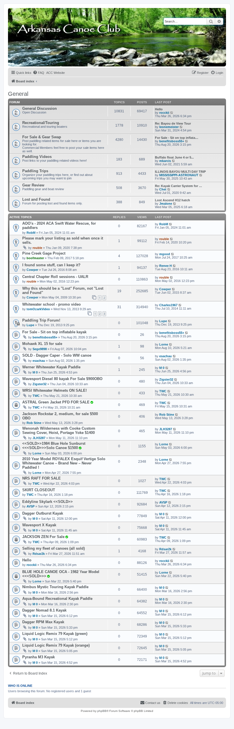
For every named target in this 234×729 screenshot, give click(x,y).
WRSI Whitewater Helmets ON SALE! (54, 390)
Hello (159, 109)
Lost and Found (36, 199)
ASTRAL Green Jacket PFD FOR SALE (56, 402)
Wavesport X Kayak (39, 525)
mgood (164, 254)
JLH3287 (39, 438)
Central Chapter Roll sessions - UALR (55, 277)
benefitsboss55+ (171, 141)
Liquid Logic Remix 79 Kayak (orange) (56, 645)
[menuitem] (38, 72)
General (18, 94)
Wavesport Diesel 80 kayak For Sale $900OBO (62, 379)
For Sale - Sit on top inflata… (176, 137)
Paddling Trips (35, 171)
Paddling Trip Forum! (41, 320)
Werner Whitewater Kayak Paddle (51, 367)
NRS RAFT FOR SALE (41, 478)
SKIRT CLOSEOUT (38, 490)
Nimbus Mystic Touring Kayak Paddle (55, 587)
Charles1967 (168, 305)
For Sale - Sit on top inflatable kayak (54, 332)
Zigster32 (40, 384)
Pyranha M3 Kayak (38, 657)
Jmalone (165, 203)
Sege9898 (40, 349)
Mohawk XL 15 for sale (42, 344)
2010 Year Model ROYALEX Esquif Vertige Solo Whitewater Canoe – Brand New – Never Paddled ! (63, 463)
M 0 (35, 372)
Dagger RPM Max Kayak (43, 622)
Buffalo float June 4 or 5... (174, 157)
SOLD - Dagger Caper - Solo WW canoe (56, 355)
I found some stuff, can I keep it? (51, 265)
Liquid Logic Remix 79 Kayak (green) (54, 633)
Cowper (32, 269)
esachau (39, 360)
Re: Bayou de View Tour (173, 123)
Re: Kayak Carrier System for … (178, 186)
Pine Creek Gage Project (43, 253)
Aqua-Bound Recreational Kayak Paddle (57, 598)
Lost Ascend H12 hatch (172, 200)
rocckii (164, 112)
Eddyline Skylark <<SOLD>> (47, 501)
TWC (36, 395)
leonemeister (169, 127)
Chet (162, 189)
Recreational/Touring (40, 123)
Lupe (30, 325)
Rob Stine (34, 423)
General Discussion (39, 108)
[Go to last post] (171, 224)
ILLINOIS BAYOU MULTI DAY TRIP (180, 171)
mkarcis (165, 161)
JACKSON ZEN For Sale (43, 537)
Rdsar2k (39, 553)
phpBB (101, 710)
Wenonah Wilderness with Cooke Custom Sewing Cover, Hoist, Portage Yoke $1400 (58, 430)
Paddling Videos (37, 157)
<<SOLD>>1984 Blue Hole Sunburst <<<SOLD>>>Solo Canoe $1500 (53, 445)
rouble (37, 247)
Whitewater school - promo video (51, 304)
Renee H (165, 265)
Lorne (163, 344)
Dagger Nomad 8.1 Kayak (44, 610)
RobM (31, 232)
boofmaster (35, 258)
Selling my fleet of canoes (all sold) (53, 548)
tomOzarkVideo (38, 309)
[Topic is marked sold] (92, 402)
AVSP (31, 506)
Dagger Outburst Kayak (42, 513)
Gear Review (33, 185)
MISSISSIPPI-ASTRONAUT (178, 175)
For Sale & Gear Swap (41, 137)
